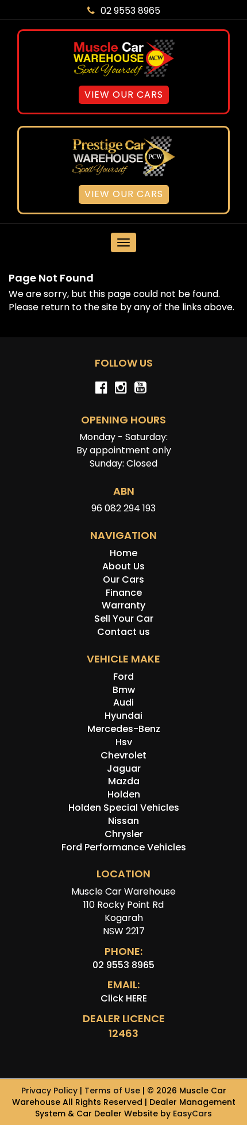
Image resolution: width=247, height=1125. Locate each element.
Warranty (123, 605)
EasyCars (192, 1113)
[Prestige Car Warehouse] (123, 156)
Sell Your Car (123, 618)
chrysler (124, 834)
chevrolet (123, 755)
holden (123, 794)
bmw (124, 689)
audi (123, 702)
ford (123, 676)
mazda (124, 781)
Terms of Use (113, 1090)
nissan (123, 820)
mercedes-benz (123, 728)
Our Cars (123, 579)
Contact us (123, 631)
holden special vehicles (123, 807)
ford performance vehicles (123, 847)
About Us (123, 566)
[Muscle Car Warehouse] (123, 58)
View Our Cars (123, 94)
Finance (124, 592)
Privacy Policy (50, 1090)
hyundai (123, 715)
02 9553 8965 (130, 10)
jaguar (124, 768)
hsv (123, 742)
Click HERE (124, 998)
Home (123, 553)
